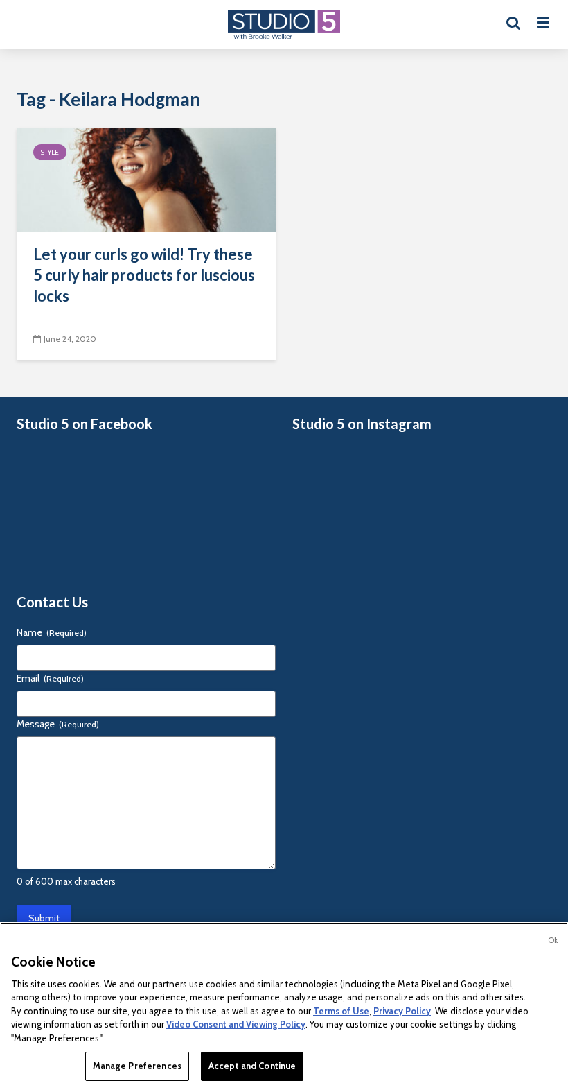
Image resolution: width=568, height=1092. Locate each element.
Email (50, 678)
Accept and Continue (252, 1065)
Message (58, 724)
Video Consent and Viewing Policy (235, 1024)
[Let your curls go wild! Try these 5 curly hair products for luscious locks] (146, 178)
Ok (553, 940)
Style (50, 152)
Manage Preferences (137, 1065)
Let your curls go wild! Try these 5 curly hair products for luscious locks (144, 275)
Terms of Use (341, 1010)
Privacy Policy (402, 1010)
